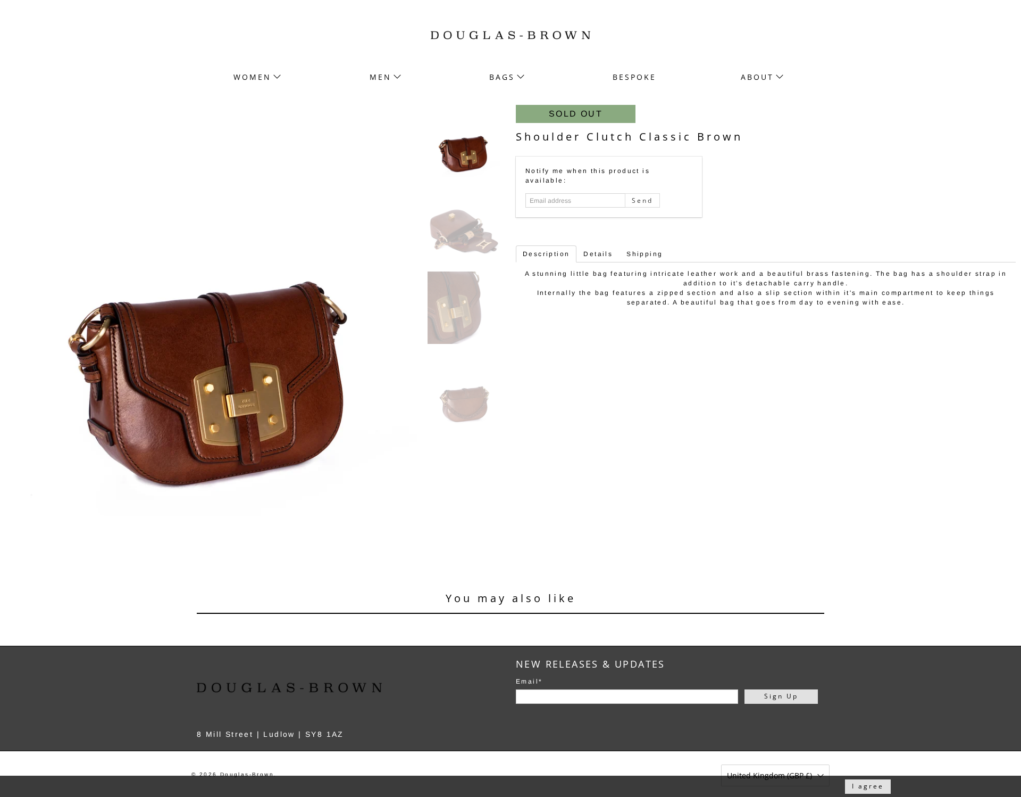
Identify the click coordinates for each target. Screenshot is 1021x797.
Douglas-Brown (247, 774)
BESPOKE (634, 77)
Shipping (644, 254)
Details (598, 254)
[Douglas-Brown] (510, 35)
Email (529, 681)
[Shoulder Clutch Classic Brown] (211, 311)
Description (546, 254)
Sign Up (781, 696)
